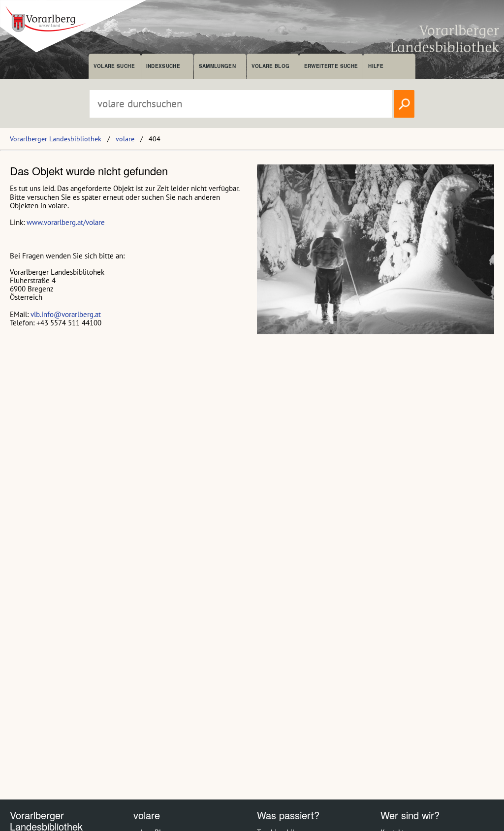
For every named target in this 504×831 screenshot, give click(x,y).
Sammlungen (217, 66)
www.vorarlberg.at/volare (66, 222)
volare (125, 138)
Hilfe (375, 66)
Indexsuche (163, 66)
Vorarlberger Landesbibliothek (55, 138)
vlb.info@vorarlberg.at (66, 314)
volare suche (114, 66)
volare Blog (271, 66)
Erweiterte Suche (331, 66)
